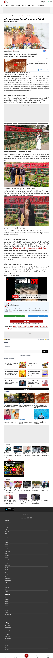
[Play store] (48, 2)
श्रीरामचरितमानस (40, 5)
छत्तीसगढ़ (6, 540)
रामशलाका (7, 640)
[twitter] (25, 517)
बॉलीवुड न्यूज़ (7, 565)
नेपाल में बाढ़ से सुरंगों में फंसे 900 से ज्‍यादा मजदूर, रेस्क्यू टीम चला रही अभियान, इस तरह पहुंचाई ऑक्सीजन (27, 489)
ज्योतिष (33, 5)
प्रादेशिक (6, 536)
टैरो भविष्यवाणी (8, 638)
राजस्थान (6, 546)
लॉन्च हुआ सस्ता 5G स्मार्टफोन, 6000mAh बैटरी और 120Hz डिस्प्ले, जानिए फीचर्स (10, 502)
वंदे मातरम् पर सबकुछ (15, 5)
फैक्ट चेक (7, 555)
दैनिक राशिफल (7, 625)
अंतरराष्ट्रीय (7, 531)
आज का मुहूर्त (7, 630)
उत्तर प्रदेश (16, 16)
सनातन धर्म (7, 601)
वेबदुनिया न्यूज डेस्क (13, 50)
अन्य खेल (6, 620)
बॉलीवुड (7, 5)
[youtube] (28, 517)
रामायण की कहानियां (9, 329)
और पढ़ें (10, 311)
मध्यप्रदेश (6, 538)
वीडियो (7, 458)
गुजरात (6, 542)
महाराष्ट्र (6, 544)
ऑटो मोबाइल (7, 551)
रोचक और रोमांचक (18, 329)
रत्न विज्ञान (7, 649)
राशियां (6, 632)
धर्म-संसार (24, 5)
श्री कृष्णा (6, 603)
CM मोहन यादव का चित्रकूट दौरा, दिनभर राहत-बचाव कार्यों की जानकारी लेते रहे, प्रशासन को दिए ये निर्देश (18, 489)
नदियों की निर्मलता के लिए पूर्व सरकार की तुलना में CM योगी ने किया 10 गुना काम (26, 323)
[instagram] (31, 517)
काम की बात (7, 549)
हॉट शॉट (6, 567)
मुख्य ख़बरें (11, 16)
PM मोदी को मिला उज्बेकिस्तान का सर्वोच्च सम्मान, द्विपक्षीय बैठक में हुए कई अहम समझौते (45, 489)
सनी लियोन (7, 587)
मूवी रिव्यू (6, 572)
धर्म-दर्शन (6, 612)
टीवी (6, 589)
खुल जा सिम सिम (8, 578)
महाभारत (6, 608)
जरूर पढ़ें (8, 445)
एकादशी (6, 597)
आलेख (6, 574)
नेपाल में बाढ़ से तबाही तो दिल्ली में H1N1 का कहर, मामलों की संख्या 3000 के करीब (17, 454)
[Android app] (9, 509)
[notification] (51, 2)
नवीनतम (8, 480)
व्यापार (6, 557)
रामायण (6, 605)
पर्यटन (6, 576)
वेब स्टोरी (6, 569)
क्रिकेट (29, 5)
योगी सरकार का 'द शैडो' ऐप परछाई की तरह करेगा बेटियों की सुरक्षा (29, 248)
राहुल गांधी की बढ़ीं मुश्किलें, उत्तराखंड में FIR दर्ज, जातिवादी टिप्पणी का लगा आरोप (8, 489)
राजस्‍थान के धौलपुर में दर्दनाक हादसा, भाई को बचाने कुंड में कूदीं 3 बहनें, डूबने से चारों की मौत (36, 489)
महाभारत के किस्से (43, 326)
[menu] (2, 2)
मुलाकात (6, 591)
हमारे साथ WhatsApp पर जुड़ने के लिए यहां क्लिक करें (15, 316)
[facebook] (22, 517)
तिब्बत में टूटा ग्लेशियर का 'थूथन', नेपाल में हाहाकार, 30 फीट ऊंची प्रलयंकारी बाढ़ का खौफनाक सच (45, 454)
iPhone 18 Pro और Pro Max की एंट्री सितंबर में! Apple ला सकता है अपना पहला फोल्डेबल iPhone (40, 502)
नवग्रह (6, 647)
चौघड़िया (6, 643)
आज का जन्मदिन (8, 627)
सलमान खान (7, 585)
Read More (15, 296)
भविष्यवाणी (7, 599)
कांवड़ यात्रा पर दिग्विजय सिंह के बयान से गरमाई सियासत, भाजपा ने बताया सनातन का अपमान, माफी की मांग (26, 454)
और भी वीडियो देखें (8, 460)
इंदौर (6, 533)
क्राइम (6, 553)
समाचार (2, 5)
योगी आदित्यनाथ (8, 522)
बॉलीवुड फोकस (8, 582)
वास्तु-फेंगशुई (7, 636)
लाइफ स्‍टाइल (30, 326)
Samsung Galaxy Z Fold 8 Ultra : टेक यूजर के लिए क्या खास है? (25, 502)
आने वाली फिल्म (8, 580)
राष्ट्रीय (6, 529)
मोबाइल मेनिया (9, 493)
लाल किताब (7, 634)
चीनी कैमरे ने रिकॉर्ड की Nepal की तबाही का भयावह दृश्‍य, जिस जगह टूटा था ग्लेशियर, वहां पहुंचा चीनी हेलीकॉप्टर (36, 454)
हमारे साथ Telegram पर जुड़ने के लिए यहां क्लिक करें (38, 316)
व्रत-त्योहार (7, 610)
